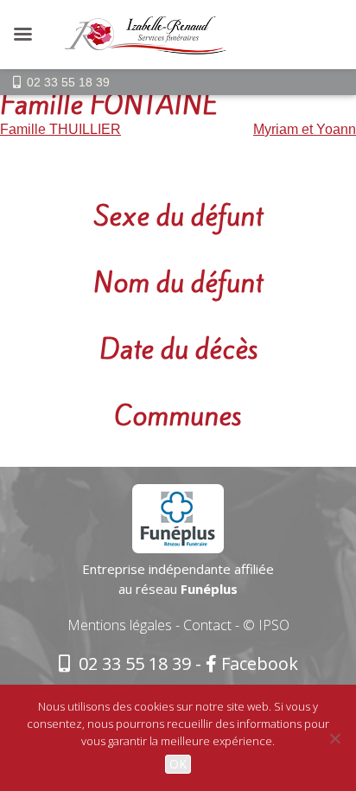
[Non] (334, 738)
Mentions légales (119, 625)
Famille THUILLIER (60, 129)
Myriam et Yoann (304, 129)
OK (178, 764)
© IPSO (266, 625)
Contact (207, 625)
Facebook (259, 663)
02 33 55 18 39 (68, 82)
